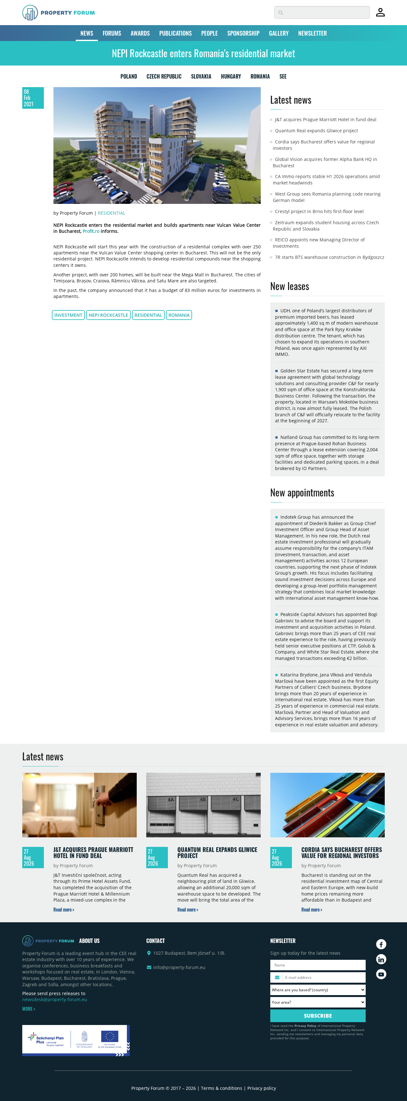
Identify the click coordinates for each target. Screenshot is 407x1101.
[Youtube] (381, 974)
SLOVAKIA (201, 77)
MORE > (28, 1009)
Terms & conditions (221, 1088)
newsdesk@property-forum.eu (54, 999)
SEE (282, 77)
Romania (179, 315)
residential (148, 315)
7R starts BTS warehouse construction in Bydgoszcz (329, 257)
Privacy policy (261, 1088)
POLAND (129, 77)
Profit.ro (91, 231)
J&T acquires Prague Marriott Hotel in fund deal (325, 119)
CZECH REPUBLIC (164, 77)
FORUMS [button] (112, 33)
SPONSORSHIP (243, 33)
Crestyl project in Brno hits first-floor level (319, 211)
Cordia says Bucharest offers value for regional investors (341, 852)
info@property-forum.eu (179, 967)
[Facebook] (381, 944)
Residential (111, 213)
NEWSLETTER (312, 33)
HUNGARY (231, 77)
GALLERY (279, 33)
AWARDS (140, 33)
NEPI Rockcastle (108, 315)
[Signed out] (380, 15)
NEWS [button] (86, 33)
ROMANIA (260, 77)
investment (68, 315)
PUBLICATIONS (175, 33)
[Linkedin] (381, 959)
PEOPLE (209, 33)
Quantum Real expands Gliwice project (316, 131)
